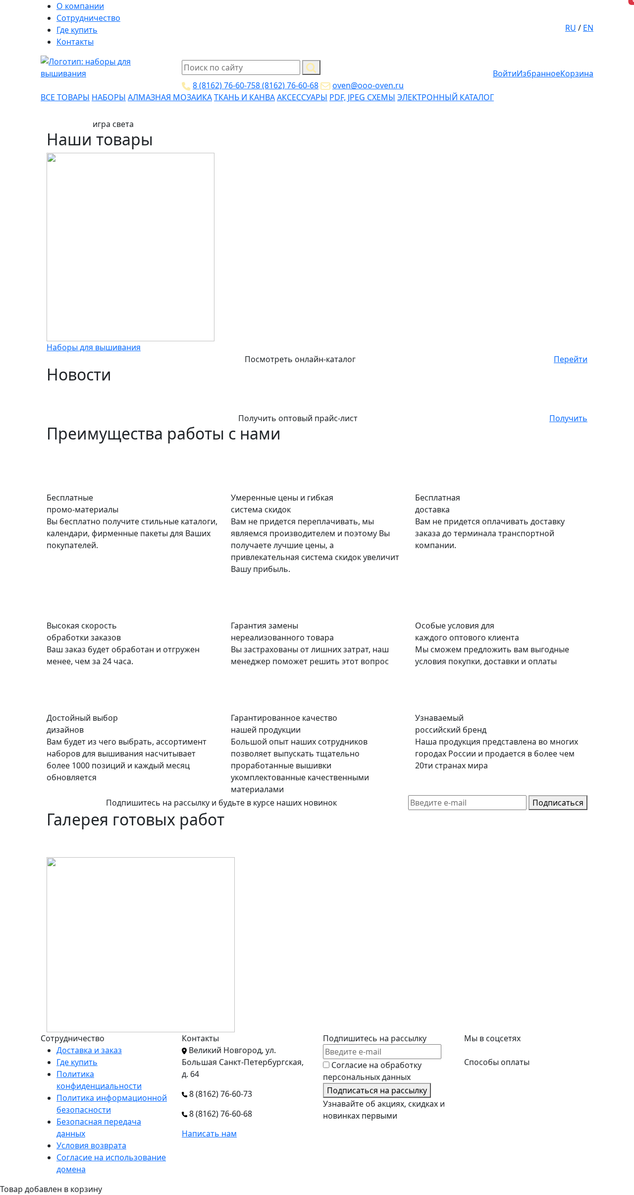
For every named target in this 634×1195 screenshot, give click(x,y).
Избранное (538, 73)
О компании (80, 5)
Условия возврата (91, 1145)
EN (588, 27)
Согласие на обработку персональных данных (372, 1071)
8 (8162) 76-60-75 (224, 85)
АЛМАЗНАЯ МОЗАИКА (170, 97)
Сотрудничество (88, 17)
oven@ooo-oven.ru (368, 85)
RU (570, 27)
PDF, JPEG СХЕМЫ (362, 97)
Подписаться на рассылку (377, 1090)
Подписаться (557, 802)
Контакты (75, 41)
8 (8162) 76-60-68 (287, 85)
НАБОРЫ (109, 97)
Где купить (77, 29)
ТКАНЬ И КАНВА (244, 97)
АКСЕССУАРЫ (302, 97)
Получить (568, 418)
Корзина (576, 73)
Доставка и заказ (89, 1050)
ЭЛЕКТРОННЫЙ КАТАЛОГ (445, 97)
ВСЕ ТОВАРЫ (65, 97)
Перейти (570, 359)
